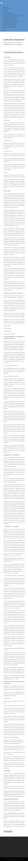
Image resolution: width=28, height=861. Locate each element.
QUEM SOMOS (5, 7)
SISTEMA (4, 10)
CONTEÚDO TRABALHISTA (9, 14)
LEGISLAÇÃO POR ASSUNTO (9, 20)
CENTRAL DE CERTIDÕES (9, 26)
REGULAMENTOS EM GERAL (9, 23)
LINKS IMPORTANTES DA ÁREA (10, 21)
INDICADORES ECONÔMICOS (9, 18)
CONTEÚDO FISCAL (7, 13)
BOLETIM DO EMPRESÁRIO (9, 17)
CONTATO (4, 30)
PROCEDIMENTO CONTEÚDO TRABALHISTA (13, 16)
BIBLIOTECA (5, 11)
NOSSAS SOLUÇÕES (7, 8)
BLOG (3, 28)
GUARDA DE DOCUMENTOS (9, 27)
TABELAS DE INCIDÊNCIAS (9, 24)
